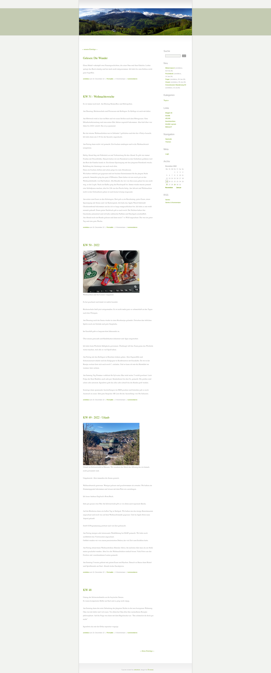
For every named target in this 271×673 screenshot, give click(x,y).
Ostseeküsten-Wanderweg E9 (175, 85)
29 (175, 184)
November (169, 187)
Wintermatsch (170, 68)
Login (167, 154)
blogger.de (168, 113)
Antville (167, 115)
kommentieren (132, 79)
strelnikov (86, 79)
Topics (166, 100)
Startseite (168, 139)
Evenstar (150, 669)
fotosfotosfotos (170, 121)
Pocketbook (169, 73)
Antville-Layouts (170, 124)
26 (167, 184)
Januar (178, 187)
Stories (167, 200)
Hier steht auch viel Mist (110, 32)
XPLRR (167, 118)
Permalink (110, 79)
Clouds (167, 82)
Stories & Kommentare (173, 202)
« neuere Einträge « (89, 49)
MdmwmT (168, 127)
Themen (168, 142)
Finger (167, 79)
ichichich (137, 669)
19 (167, 181)
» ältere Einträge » (147, 651)
